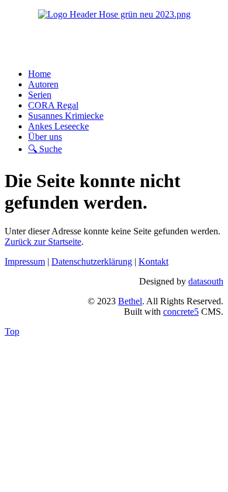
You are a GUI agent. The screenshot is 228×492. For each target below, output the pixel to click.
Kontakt (153, 261)
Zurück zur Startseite (43, 242)
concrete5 (181, 312)
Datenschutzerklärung (91, 261)
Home (39, 74)
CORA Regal (53, 105)
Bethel (130, 301)
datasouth (205, 281)
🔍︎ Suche (45, 149)
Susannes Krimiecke (65, 116)
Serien (39, 95)
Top (12, 331)
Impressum (25, 261)
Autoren (43, 84)
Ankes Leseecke (58, 126)
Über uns (45, 137)
